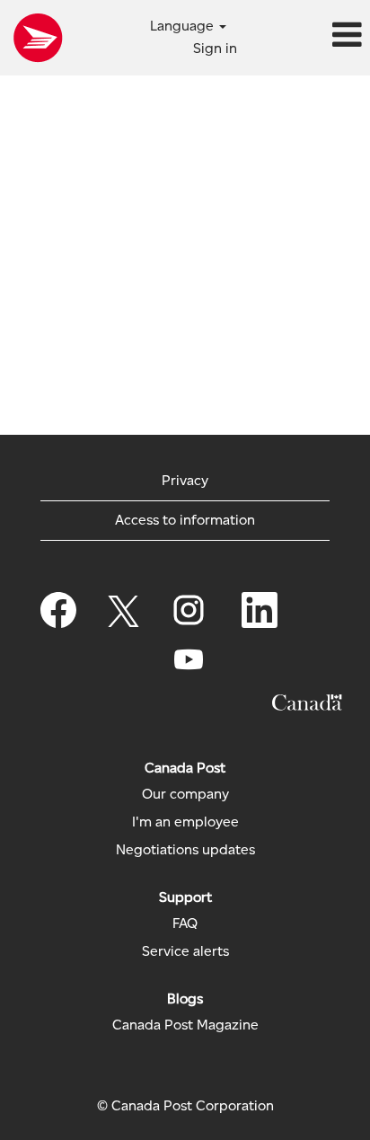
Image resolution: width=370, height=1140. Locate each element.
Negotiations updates (185, 850)
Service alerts (185, 951)
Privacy (185, 480)
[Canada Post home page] (37, 37)
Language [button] (183, 25)
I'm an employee (185, 822)
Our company (185, 794)
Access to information (185, 519)
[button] (308, 36)
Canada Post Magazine (185, 1025)
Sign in (215, 48)
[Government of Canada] (307, 702)
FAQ (185, 923)
